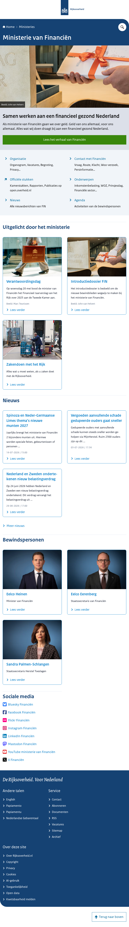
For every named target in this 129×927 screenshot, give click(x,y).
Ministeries (27, 27)
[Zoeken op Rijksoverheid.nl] (122, 27)
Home (10, 27)
